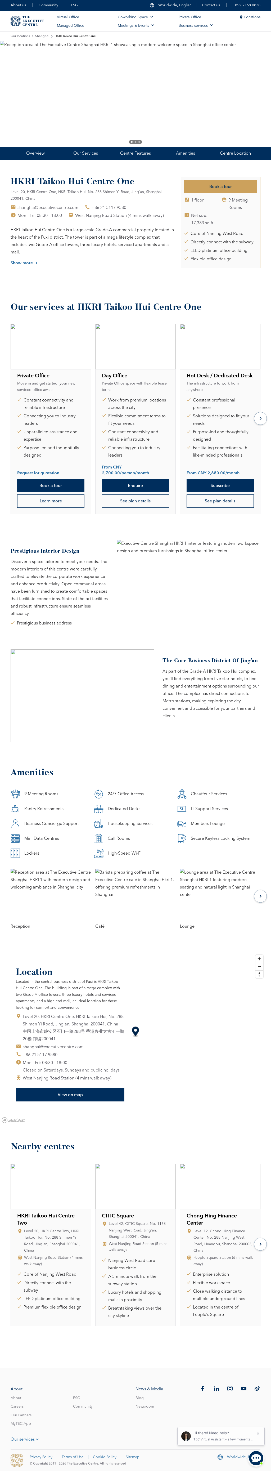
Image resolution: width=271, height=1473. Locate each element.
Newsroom (145, 1406)
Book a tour (220, 186)
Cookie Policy (104, 1457)
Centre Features (135, 153)
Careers (17, 1406)
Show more (22, 263)
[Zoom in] (259, 959)
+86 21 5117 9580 (109, 207)
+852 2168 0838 (246, 5)
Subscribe (220, 485)
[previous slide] (21, 94)
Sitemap (132, 1457)
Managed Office (70, 26)
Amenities (185, 153)
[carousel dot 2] (135, 142)
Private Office (190, 17)
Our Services (85, 153)
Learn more (51, 501)
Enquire (135, 485)
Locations (252, 17)
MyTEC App (21, 1424)
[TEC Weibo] (257, 1388)
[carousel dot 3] (139, 142)
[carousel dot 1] (132, 142)
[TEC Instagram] (230, 1388)
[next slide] (250, 94)
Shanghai (42, 36)
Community (48, 5)
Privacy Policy (41, 1457)
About (16, 1398)
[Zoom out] (259, 966)
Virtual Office (68, 17)
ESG (74, 5)
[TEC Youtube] (244, 1388)
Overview (35, 153)
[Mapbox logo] (13, 1120)
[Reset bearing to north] (259, 974)
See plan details (135, 501)
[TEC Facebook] (203, 1388)
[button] (135, 1032)
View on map (70, 1095)
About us (18, 5)
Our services (23, 1439)
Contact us (211, 5)
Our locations (20, 36)
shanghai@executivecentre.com (47, 207)
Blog (140, 1398)
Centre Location (235, 153)
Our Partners (21, 1415)
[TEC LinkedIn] (216, 1388)
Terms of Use (73, 1457)
